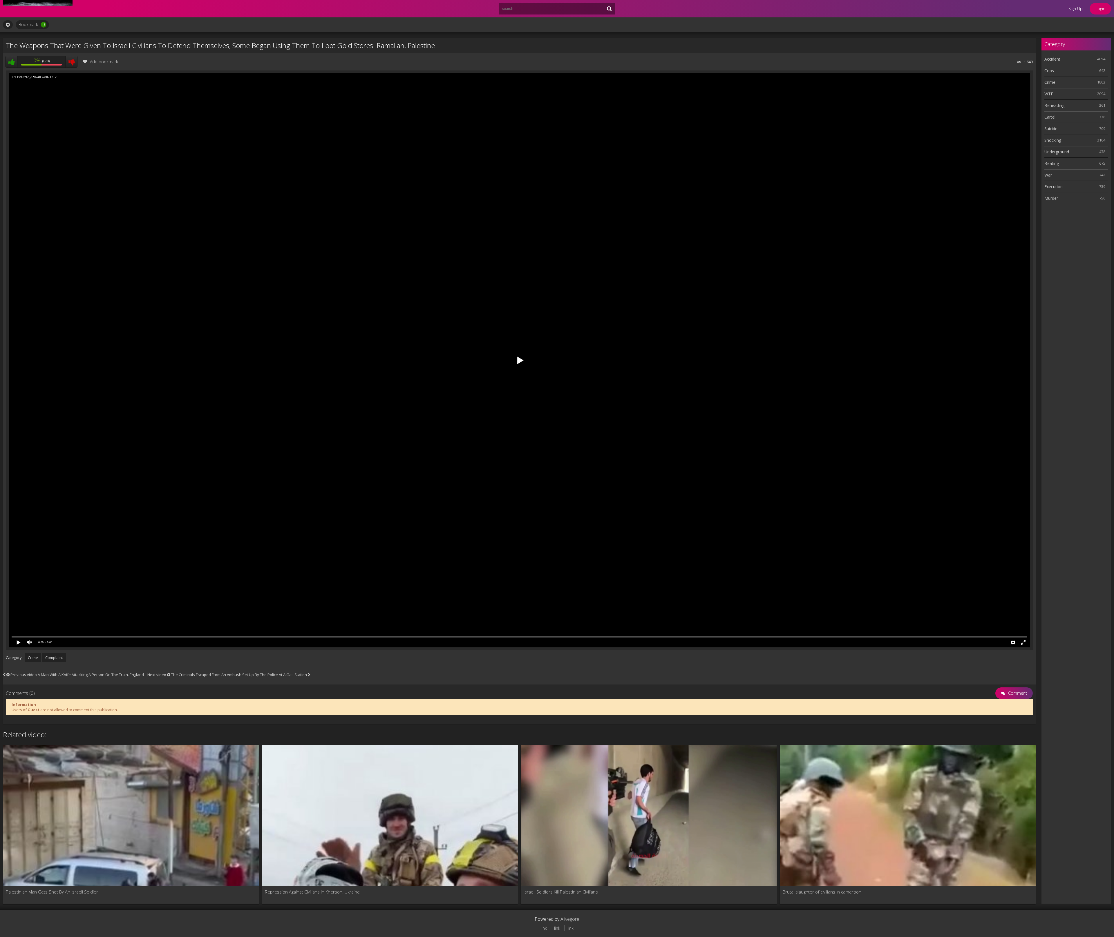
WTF (1048, 94)
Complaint (54, 657)
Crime (33, 657)
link (544, 928)
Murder (1051, 198)
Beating (1051, 163)
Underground (1056, 152)
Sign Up (1075, 8)
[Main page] (38, 8)
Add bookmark (104, 61)
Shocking (1052, 140)
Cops (1049, 70)
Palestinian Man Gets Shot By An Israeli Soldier (52, 892)
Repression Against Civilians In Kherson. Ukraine (312, 892)
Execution (1053, 186)
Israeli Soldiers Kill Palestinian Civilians (561, 892)
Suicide (1050, 128)
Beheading (1054, 105)
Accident (1052, 59)
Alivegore (569, 919)
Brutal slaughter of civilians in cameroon (822, 892)
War (1048, 175)
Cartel (1049, 117)
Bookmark (32, 24)
